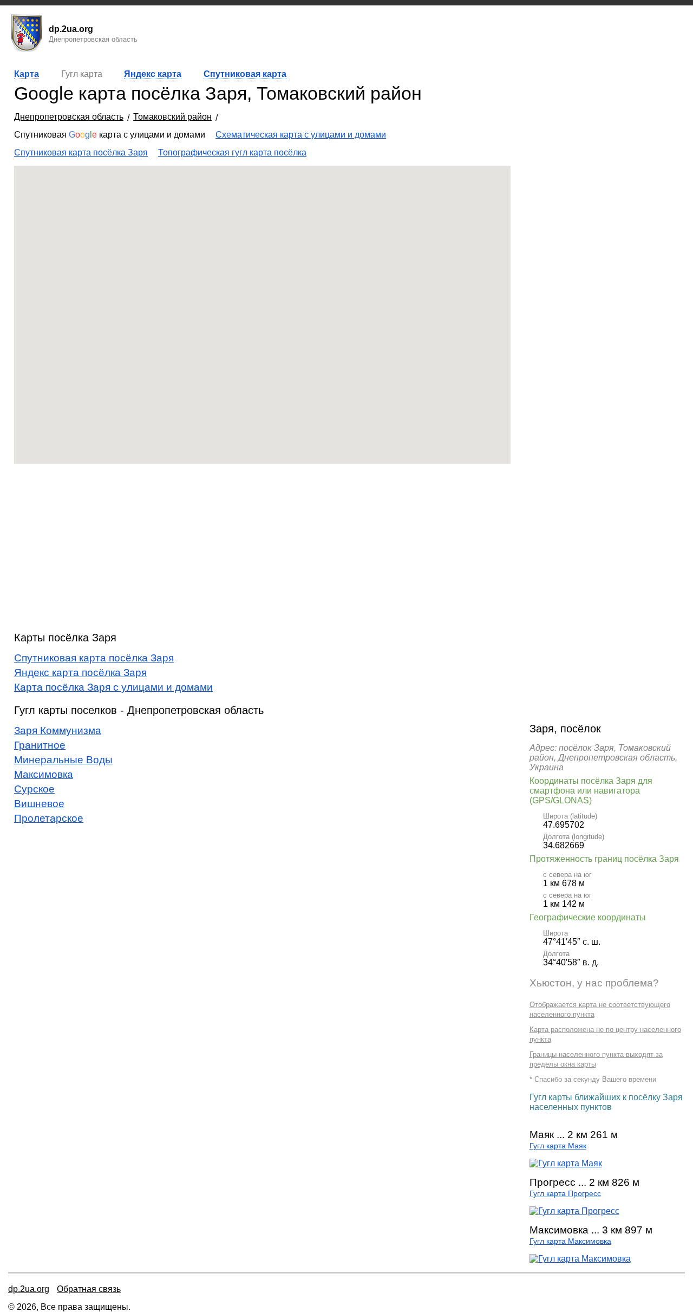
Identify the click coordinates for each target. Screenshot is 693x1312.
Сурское (34, 789)
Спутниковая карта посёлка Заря (81, 152)
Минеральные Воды (63, 759)
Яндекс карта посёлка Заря (80, 672)
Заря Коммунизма (57, 730)
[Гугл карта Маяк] (565, 1163)
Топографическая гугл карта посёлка (232, 152)
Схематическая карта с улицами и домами (300, 134)
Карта (26, 74)
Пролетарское (48, 818)
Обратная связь (89, 1289)
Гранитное (40, 745)
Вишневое (39, 803)
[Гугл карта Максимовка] (580, 1258)
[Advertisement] (262, 547)
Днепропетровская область (68, 116)
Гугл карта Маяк (557, 1146)
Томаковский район (172, 116)
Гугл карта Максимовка (570, 1241)
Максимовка (43, 774)
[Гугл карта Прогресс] (574, 1211)
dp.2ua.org (28, 1289)
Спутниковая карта (245, 74)
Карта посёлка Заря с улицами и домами (113, 687)
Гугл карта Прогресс (565, 1194)
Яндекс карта (152, 74)
